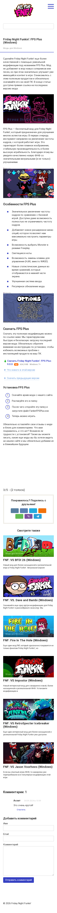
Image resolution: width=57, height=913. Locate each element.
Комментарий (10, 844)
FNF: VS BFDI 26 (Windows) (22, 560)
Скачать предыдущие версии (23, 378)
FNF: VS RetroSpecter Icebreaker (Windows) (26, 724)
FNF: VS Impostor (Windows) (23, 680)
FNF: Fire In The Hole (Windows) (25, 640)
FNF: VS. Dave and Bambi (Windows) (28, 600)
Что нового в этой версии (21, 369)
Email (6, 834)
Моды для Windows (12, 48)
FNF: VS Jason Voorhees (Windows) (28, 767)
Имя (5, 823)
